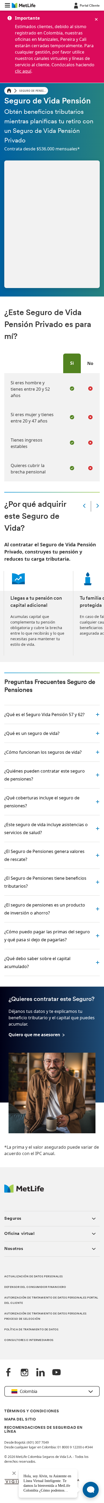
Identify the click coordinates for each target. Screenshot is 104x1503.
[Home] (9, 91)
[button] (7, 5)
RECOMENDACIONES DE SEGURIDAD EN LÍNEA (43, 1430)
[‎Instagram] (24, 1373)
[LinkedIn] (40, 1373)
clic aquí (23, 71)
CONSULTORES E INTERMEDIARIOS (29, 1340)
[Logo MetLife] (24, 1191)
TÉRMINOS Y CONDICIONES (31, 1411)
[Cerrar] (96, 19)
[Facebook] (8, 1373)
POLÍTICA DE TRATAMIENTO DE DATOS (31, 1329)
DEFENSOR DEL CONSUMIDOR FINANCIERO (35, 1287)
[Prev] (84, 506)
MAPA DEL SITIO (20, 1420)
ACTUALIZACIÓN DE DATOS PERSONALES (33, 1276)
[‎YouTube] (56, 1373)
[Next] (97, 506)
